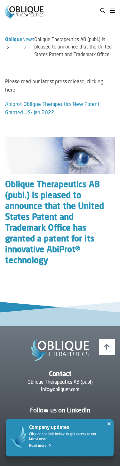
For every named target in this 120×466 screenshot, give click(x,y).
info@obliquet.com (60, 390)
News (28, 40)
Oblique (13, 40)
